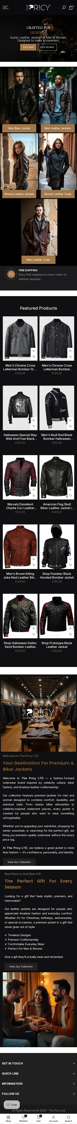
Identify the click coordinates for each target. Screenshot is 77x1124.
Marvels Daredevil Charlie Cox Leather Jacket (20, 506)
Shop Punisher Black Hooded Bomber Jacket (57, 575)
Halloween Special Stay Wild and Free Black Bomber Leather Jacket (20, 437)
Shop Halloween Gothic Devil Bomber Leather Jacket (20, 645)
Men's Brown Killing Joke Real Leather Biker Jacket (20, 575)
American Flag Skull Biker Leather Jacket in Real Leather (57, 506)
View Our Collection (19, 861)
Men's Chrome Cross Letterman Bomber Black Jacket (57, 367)
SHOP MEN (28, 47)
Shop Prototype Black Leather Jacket (56, 645)
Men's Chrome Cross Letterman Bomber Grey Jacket (20, 367)
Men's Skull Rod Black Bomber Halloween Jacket (56, 437)
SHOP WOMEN (47, 47)
